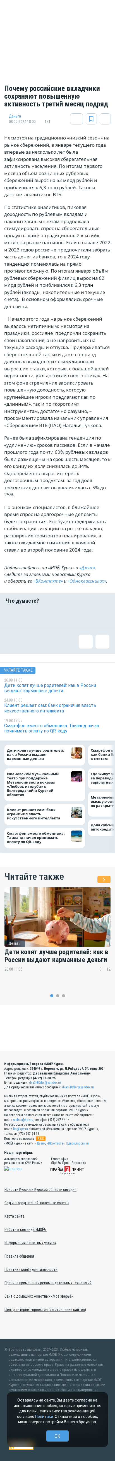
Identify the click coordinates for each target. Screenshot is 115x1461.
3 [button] (63, 995)
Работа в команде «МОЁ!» (25, 1229)
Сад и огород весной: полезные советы (36, 1203)
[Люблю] (49, 616)
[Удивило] (66, 616)
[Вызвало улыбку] (30, 616)
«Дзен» (40, 1143)
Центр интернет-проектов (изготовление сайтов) (45, 1309)
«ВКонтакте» (48, 581)
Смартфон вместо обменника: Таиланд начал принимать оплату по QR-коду (36, 837)
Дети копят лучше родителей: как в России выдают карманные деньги (35, 754)
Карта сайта (14, 1216)
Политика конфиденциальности (31, 1269)
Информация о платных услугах (30, 1243)
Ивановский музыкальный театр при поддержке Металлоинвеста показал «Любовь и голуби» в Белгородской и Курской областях (33, 784)
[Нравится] (13, 616)
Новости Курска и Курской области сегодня (40, 1189)
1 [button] (51, 995)
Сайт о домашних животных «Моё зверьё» (38, 1296)
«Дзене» (87, 568)
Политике (44, 1416)
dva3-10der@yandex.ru (45, 1082)
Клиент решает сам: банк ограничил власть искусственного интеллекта (33, 814)
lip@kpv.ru (20, 1129)
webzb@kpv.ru (23, 1120)
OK (57, 1436)
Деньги (15, 116)
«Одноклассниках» (87, 581)
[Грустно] (85, 616)
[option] (57, 933)
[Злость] (102, 616)
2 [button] (57, 995)
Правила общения (19, 1256)
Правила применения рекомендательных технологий (48, 1283)
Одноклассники (77, 1143)
